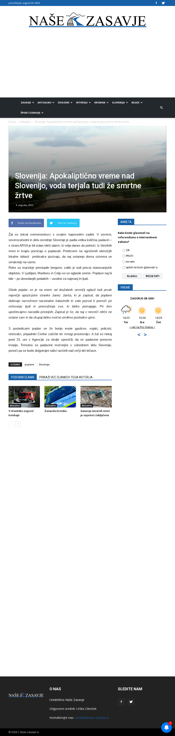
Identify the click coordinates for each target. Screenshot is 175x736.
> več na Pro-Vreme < (132, 327)
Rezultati (152, 276)
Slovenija (118, 102)
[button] (161, 108)
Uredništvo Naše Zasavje (67, 700)
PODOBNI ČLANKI (22, 377)
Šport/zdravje (30, 112)
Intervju (82, 102)
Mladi (135, 102)
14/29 (148, 320)
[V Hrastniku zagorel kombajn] (24, 396)
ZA (128, 250)
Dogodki (63, 102)
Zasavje (26, 102)
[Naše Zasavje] (87, 20)
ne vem (130, 261)
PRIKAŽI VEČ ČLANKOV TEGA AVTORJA (66, 377)
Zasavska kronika (55, 411)
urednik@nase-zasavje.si (91, 718)
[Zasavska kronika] (60, 396)
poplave (29, 364)
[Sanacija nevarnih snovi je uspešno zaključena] (96, 396)
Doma (12, 122)
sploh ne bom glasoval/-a (142, 267)
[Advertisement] (87, 65)
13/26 (132, 320)
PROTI (129, 255)
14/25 (165, 320)
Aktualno (44, 102)
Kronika (99, 102)
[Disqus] (60, 494)
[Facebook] (156, 3)
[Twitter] (163, 3)
